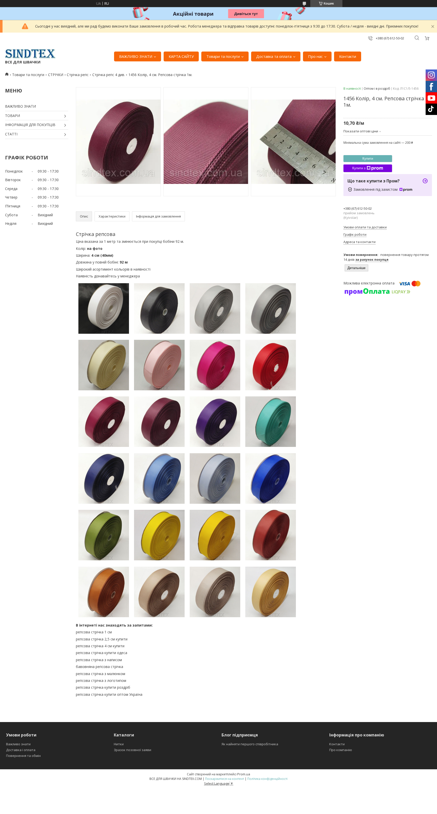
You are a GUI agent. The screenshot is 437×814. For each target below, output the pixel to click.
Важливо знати (18, 744)
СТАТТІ (11, 134)
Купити (367, 158)
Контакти (347, 56)
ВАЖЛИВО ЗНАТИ (135, 56)
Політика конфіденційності (267, 779)
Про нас (315, 56)
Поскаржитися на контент (224, 779)
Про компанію (340, 750)
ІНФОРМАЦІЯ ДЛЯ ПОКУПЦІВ (30, 124)
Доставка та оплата (274, 56)
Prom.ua (243, 774)
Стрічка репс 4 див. (108, 74)
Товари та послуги (223, 56)
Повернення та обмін (23, 755)
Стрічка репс (78, 74)
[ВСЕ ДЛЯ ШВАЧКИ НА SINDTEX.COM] (30, 53)
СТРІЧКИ (55, 74)
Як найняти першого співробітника (250, 744)
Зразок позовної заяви (132, 750)
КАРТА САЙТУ (181, 56)
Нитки (119, 744)
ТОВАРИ (12, 115)
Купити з (358, 168)
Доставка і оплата (20, 750)
